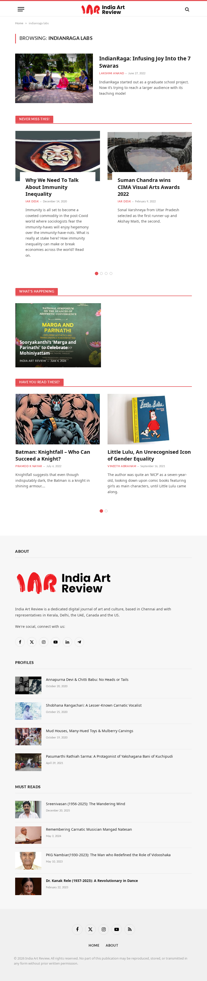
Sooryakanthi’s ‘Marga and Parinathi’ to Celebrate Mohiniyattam (48, 348)
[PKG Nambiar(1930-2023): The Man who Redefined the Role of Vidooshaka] (28, 860)
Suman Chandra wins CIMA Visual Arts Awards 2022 (149, 187)
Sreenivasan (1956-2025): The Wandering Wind (85, 803)
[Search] (186, 9)
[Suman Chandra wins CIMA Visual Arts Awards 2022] (150, 156)
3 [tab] (106, 273)
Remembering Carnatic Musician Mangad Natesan (89, 829)
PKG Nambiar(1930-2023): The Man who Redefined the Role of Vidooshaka (108, 854)
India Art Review (33, 361)
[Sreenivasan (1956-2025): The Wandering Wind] (28, 809)
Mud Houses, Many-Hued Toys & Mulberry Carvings (89, 730)
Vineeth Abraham (122, 466)
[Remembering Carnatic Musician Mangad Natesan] (28, 835)
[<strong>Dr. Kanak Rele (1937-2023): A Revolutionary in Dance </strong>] (28, 886)
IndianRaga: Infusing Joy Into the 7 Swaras (145, 62)
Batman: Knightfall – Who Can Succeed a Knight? (52, 455)
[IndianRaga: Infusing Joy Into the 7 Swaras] (54, 78)
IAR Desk (32, 201)
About (112, 945)
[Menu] (21, 9)
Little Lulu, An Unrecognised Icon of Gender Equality (149, 455)
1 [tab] (96, 273)
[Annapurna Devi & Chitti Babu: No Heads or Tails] (28, 685)
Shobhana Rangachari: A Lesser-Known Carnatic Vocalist (94, 705)
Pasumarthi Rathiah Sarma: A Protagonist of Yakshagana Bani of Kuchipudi (109, 756)
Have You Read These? (39, 382)
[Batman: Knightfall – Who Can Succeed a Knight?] (57, 419)
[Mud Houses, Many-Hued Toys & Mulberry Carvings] (28, 736)
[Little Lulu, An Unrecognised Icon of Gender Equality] (150, 419)
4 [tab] (111, 273)
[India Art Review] (103, 9)
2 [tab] (101, 273)
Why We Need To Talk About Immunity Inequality (52, 187)
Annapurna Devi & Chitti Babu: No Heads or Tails (87, 679)
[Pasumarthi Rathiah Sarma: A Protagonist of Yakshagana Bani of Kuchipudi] (28, 762)
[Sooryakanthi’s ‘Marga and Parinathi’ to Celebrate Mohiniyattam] (58, 335)
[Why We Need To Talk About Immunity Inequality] (57, 156)
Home (19, 23)
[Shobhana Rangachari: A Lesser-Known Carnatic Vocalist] (28, 711)
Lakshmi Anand (111, 73)
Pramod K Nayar (28, 466)
